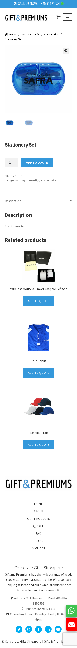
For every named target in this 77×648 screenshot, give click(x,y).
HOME (38, 504)
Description (13, 201)
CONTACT (39, 548)
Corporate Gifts (30, 34)
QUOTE (38, 526)
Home (13, 34)
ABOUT (38, 511)
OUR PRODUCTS (38, 519)
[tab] (38, 201)
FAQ (38, 533)
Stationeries (51, 34)
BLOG (38, 541)
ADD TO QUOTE (37, 162)
